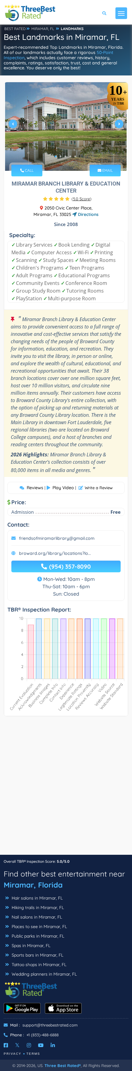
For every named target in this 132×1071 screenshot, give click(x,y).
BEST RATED (15, 28)
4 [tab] (70, 156)
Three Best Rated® (63, 1065)
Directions (88, 214)
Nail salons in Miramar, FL (36, 917)
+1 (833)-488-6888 (42, 1034)
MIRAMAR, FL (42, 28)
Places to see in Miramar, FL (38, 926)
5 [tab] (75, 156)
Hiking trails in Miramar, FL (37, 907)
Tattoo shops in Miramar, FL (38, 964)
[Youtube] (41, 1045)
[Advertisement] (66, 788)
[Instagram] (29, 1045)
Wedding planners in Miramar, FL (43, 974)
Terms (33, 1053)
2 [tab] (60, 156)
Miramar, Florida (33, 884)
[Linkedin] (53, 1045)
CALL (28, 170)
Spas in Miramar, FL (30, 945)
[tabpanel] (66, 126)
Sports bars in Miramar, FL (36, 955)
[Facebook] (6, 1045)
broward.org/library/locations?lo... (55, 553)
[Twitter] (17, 1045)
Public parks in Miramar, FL (37, 936)
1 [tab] (55, 156)
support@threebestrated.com (50, 1025)
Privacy (12, 1053)
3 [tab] (65, 156)
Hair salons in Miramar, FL (36, 898)
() (81, 198)
